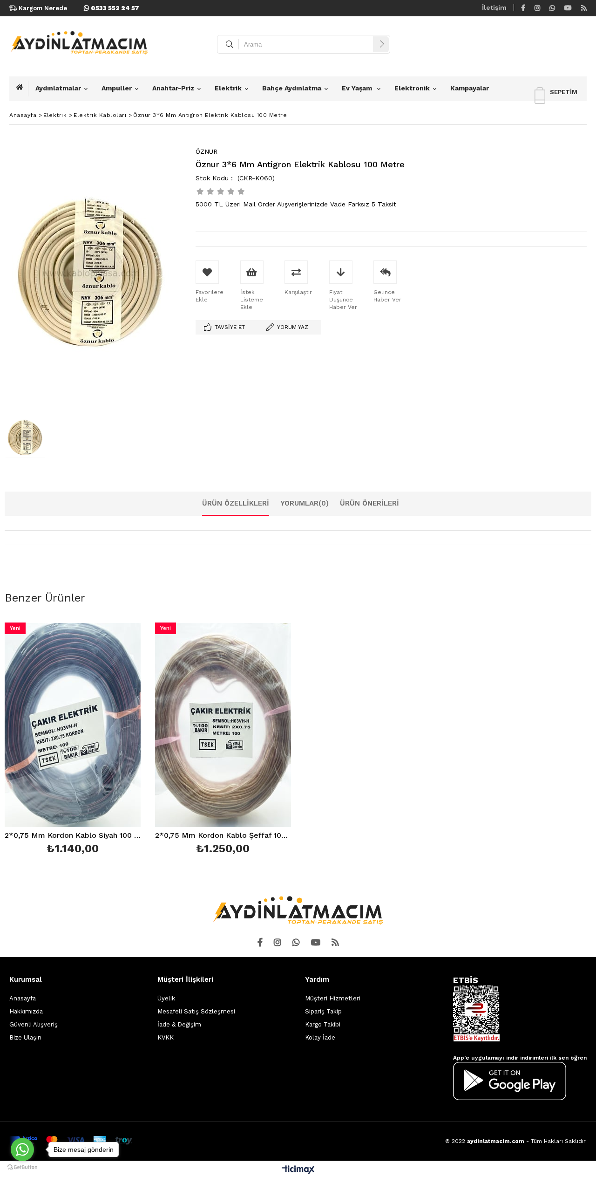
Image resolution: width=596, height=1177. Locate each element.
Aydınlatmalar (58, 88)
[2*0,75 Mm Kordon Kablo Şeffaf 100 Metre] (223, 725)
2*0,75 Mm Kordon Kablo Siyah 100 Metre (73, 836)
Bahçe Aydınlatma (291, 88)
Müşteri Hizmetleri (332, 998)
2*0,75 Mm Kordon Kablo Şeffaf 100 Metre (223, 836)
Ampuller (117, 88)
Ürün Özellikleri (235, 503)
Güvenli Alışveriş (33, 1024)
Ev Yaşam (358, 88)
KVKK (165, 1037)
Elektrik (228, 88)
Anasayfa (22, 998)
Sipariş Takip (323, 1011)
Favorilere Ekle (73, 740)
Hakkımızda (26, 1011)
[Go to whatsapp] (22, 1149)
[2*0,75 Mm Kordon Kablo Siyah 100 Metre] (73, 725)
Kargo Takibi (322, 1024)
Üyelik (166, 998)
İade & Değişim (179, 1024)
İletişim (494, 7)
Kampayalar (469, 88)
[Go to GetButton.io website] (22, 1167)
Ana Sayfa (22, 88)
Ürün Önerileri (369, 503)
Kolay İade (320, 1037)
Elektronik (412, 88)
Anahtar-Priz (173, 88)
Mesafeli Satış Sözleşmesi (196, 1011)
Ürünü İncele (105, 740)
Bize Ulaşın (25, 1037)
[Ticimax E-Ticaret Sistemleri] (298, 1170)
